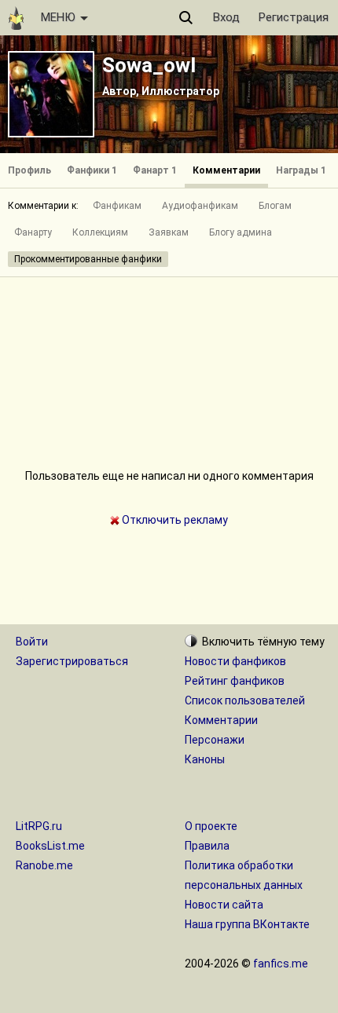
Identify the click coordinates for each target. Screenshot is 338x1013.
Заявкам (169, 232)
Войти (32, 641)
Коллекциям (100, 232)
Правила (207, 845)
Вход (226, 17)
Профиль (29, 170)
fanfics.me (280, 963)
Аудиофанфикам (200, 205)
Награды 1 (301, 170)
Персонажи (214, 739)
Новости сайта (224, 904)
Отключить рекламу (173, 520)
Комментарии (226, 170)
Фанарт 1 (155, 170)
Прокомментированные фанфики (88, 259)
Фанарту (33, 232)
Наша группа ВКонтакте (247, 924)
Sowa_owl (149, 65)
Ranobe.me (44, 865)
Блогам (275, 205)
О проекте (211, 826)
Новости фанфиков (235, 661)
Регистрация (294, 17)
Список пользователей (245, 700)
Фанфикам (117, 205)
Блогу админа (240, 232)
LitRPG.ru (39, 826)
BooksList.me (50, 845)
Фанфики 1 (92, 170)
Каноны (205, 759)
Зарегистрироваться (72, 661)
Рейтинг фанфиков (235, 681)
